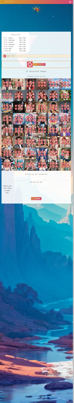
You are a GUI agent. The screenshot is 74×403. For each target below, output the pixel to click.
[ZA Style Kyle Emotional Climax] (53, 165)
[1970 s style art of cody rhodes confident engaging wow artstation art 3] (65, 107)
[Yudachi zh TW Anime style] (42, 165)
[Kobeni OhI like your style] (19, 84)
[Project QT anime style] (7, 153)
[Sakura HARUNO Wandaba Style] (30, 153)
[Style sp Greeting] (65, 153)
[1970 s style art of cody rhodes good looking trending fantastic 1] (7, 119)
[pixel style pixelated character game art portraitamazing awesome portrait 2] (30, 95)
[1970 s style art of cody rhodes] (42, 107)
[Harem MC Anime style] (30, 130)
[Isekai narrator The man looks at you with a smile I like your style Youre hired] (7, 84)
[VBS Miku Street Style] (19, 165)
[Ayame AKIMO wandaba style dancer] (53, 119)
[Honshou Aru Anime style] (53, 130)
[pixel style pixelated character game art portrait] (19, 95)
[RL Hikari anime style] (19, 153)
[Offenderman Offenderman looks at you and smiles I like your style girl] (30, 84)
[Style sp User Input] (7, 165)
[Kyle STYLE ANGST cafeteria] (42, 142)
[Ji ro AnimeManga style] (7, 142)
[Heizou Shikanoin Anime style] (42, 130)
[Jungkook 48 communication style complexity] (19, 142)
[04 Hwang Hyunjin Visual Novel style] (30, 107)
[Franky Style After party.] (19, 130)
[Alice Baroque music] (42, 119)
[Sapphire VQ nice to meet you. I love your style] (42, 153)
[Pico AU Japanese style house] (65, 142)
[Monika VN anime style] (53, 142)
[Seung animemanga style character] (53, 153)
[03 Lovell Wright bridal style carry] (19, 107)
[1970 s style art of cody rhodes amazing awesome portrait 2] (53, 107)
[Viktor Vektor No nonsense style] (30, 165)
